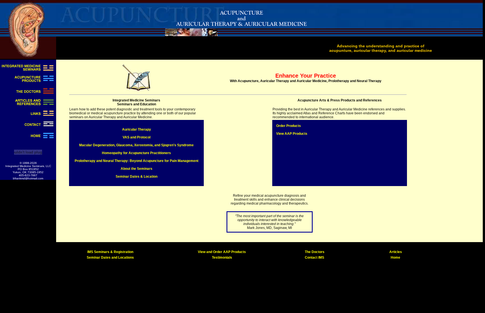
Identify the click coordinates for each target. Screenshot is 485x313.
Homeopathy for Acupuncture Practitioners (136, 153)
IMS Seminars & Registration (110, 252)
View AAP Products (291, 134)
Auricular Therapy (136, 129)
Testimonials (222, 257)
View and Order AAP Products (222, 252)
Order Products (288, 126)
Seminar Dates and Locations (110, 257)
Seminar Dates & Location (136, 176)
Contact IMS (314, 257)
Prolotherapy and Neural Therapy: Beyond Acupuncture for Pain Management (136, 161)
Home (395, 257)
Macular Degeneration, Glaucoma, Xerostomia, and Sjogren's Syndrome (136, 145)
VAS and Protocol (136, 137)
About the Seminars (136, 169)
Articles (395, 252)
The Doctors (314, 252)
